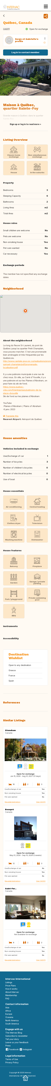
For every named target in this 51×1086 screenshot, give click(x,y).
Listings (8, 982)
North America (12, 1020)
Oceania (9, 1017)
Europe (8, 1014)
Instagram (27, 1049)
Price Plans (10, 985)
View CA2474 (40, 802)
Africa (8, 1011)
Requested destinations (12, 802)
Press (8, 1045)
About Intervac (12, 992)
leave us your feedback (16, 1042)
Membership (11, 995)
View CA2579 (40, 960)
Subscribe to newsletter (16, 1036)
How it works (11, 989)
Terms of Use (11, 1059)
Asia (7, 1007)
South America (12, 1023)
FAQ (7, 998)
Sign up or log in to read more (24, 124)
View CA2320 (40, 881)
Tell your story (12, 1039)
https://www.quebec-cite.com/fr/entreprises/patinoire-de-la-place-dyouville (22, 390)
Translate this (11, 416)
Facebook (14, 1049)
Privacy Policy (12, 1062)
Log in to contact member (25, 52)
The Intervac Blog (13, 1032)
